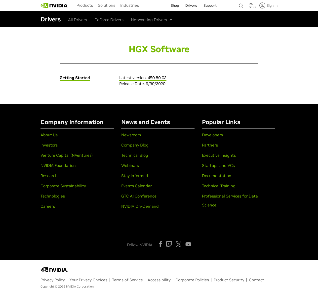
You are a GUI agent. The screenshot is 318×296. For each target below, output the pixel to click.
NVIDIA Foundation (58, 165)
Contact (256, 279)
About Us (49, 134)
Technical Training (219, 185)
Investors (49, 145)
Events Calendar (136, 185)
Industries (129, 5)
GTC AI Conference (139, 196)
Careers (47, 206)
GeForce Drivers (108, 19)
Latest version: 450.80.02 (142, 77)
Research (49, 175)
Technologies (52, 196)
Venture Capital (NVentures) (66, 155)
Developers (212, 134)
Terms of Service (127, 279)
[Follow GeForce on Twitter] (179, 244)
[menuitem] (84, 5)
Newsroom (131, 134)
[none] (241, 3)
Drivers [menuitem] (191, 5)
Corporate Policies (192, 279)
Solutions (106, 5)
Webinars (130, 165)
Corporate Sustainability (63, 185)
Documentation (216, 175)
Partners (210, 145)
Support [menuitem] (210, 5)
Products (85, 5)
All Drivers (77, 19)
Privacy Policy (52, 279)
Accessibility (159, 279)
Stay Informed (134, 175)
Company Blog (135, 145)
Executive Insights (219, 155)
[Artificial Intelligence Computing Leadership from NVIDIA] (54, 5)
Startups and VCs (218, 165)
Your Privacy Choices (88, 279)
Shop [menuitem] (175, 5)
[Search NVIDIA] (241, 4)
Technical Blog (134, 155)
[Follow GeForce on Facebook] (160, 244)
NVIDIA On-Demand (140, 206)
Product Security (229, 279)
